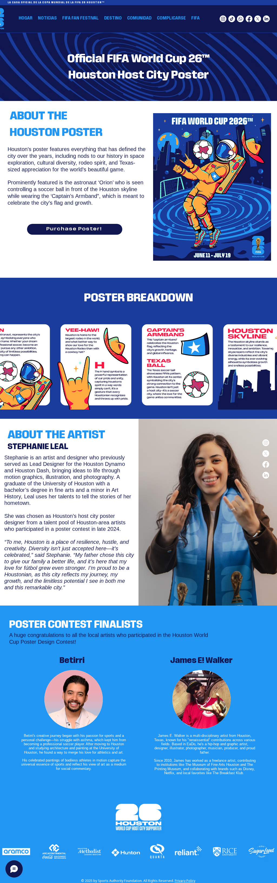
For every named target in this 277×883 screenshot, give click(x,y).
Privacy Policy (185, 880)
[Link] (16, 852)
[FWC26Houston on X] (257, 18)
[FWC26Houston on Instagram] (223, 18)
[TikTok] (231, 18)
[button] (112, 18)
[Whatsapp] (240, 18)
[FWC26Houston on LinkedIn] (266, 18)
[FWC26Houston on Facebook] (249, 18)
